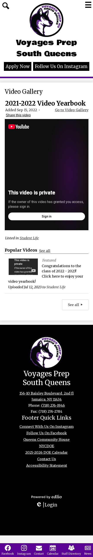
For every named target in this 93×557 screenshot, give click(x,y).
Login (48, 505)
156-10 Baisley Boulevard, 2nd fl (46, 393)
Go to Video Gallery (71, 110)
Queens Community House (46, 439)
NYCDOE (46, 446)
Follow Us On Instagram (61, 66)
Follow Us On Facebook (46, 433)
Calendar (53, 553)
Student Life (29, 238)
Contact (39, 553)
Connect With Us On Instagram (46, 426)
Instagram (24, 553)
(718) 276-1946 (53, 405)
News (87, 553)
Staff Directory (71, 553)
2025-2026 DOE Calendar (46, 452)
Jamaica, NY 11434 (47, 399)
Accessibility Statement (46, 465)
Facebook (8, 553)
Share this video (18, 115)
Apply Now (18, 66)
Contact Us (46, 459)
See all (44, 251)
